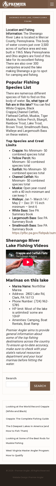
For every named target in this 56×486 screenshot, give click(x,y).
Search (11, 378)
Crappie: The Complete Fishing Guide (27, 418)
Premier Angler (36, 477)
